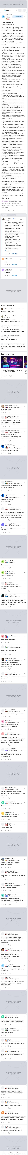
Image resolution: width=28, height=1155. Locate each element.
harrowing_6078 (7, 344)
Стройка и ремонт (14, 647)
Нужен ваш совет (8, 311)
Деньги (11, 562)
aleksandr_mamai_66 (9, 315)
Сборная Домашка (14, 885)
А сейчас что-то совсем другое (15, 637)
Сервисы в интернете (15, 1041)
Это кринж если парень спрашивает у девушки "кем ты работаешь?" (13, 331)
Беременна (12, 825)
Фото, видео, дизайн (15, 1030)
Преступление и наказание (15, 966)
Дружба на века (13, 674)
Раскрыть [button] (7, 251)
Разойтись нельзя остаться (15, 432)
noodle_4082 (7, 335)
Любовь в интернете (9, 339)
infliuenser (6, 308)
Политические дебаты (15, 750)
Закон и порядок (14, 596)
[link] (12, 367)
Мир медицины (15, 344)
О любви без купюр (9, 19)
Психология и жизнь (14, 497)
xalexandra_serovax (8, 325)
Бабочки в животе (14, 308)
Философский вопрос (20, 315)
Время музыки (13, 814)
